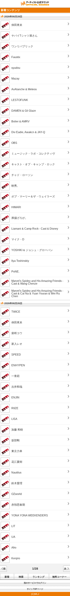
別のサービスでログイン (35, 583)
